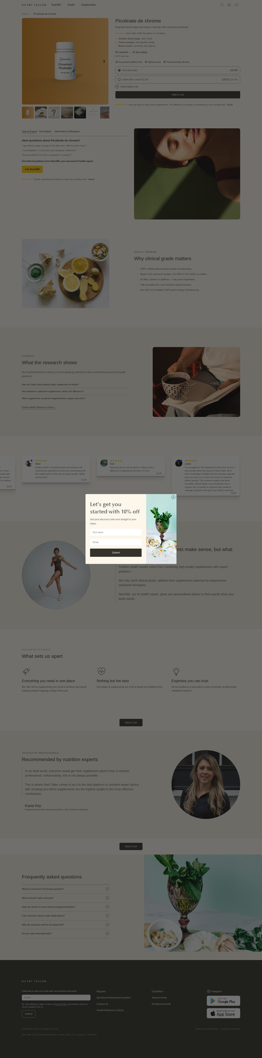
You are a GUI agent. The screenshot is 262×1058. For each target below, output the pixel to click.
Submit (116, 552)
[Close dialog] (173, 497)
